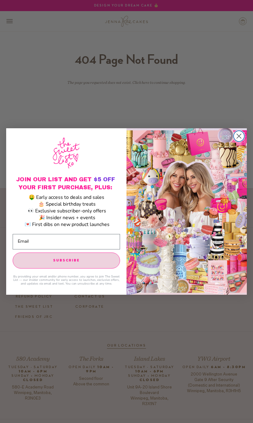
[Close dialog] (239, 136)
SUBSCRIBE (66, 260)
